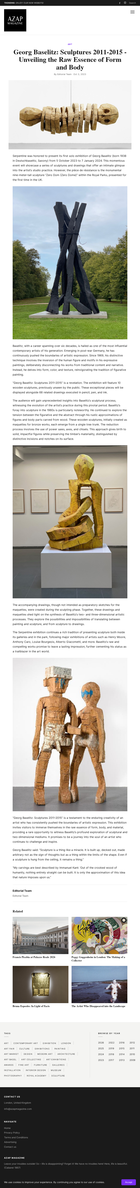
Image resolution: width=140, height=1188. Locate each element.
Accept (128, 1182)
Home (7, 1128)
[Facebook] (119, 2)
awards (8, 1065)
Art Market (11, 1054)
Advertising (10, 1142)
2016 (121, 1042)
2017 (111, 1060)
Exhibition (49, 1043)
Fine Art (23, 1065)
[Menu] (132, 12)
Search (132, 3)
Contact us (10, 1146)
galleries (58, 1065)
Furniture (40, 1065)
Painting (60, 1049)
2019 (111, 1048)
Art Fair (9, 1049)
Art (70, 44)
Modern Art (45, 1054)
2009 (132, 1060)
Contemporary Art (25, 1043)
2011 (132, 1048)
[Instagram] (125, 2)
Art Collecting (31, 1059)
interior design (36, 1070)
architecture (66, 1054)
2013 (121, 1060)
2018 (111, 1054)
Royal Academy (36, 1076)
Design (28, 1054)
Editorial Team (64, 74)
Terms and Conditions (16, 1137)
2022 (111, 1042)
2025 (101, 1048)
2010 (132, 1054)
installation (12, 1070)
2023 (101, 1060)
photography (13, 1076)
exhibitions (42, 1049)
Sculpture (58, 1076)
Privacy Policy (12, 1132)
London (66, 1043)
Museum (56, 1070)
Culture (24, 1049)
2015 (121, 1048)
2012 (132, 1042)
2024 (101, 1054)
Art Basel (10, 1059)
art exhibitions (56, 1059)
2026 (101, 1042)
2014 (121, 1054)
